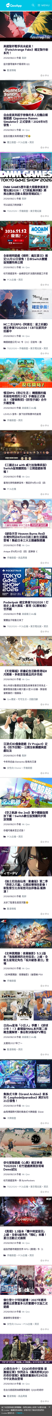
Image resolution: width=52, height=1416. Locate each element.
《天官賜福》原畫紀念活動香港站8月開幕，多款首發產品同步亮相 (25, 672)
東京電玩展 (35, 211)
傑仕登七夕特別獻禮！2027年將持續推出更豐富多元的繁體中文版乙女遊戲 (25, 1303)
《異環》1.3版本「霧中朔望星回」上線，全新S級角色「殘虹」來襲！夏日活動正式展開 (25, 1235)
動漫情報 (11, 70)
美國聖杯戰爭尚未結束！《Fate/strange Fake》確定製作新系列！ (25, 50)
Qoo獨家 (11, 699)
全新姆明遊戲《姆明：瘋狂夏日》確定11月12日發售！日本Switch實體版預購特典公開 (25, 259)
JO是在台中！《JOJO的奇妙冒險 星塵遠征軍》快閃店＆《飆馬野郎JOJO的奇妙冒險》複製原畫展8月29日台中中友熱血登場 (26, 1374)
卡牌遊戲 (11, 1118)
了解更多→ (20, 1413)
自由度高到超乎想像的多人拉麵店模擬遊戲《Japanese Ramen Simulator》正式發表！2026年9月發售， (25, 120)
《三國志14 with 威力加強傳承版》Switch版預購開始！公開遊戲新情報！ (25, 468)
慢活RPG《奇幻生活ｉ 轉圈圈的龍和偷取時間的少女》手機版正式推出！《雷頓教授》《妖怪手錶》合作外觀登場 (24, 398)
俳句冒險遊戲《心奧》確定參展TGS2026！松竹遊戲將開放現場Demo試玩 (23, 1166)
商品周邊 (22, 557)
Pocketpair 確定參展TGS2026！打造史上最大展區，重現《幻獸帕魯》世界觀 (26, 606)
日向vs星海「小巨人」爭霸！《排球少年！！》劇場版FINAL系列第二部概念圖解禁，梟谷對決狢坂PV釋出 (25, 1029)
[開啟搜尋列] (33, 5)
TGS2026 (12, 211)
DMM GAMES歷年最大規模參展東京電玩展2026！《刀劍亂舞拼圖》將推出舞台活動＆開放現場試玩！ (25, 190)
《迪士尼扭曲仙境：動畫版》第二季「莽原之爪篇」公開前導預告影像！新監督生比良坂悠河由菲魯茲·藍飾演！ (25, 886)
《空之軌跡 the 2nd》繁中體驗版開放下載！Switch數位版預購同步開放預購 (25, 816)
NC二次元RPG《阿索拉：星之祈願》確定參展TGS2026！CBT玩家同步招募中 (25, 328)
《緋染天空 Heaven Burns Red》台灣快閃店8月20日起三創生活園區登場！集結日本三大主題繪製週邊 (25, 537)
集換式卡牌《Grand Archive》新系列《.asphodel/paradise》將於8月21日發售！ (26, 1097)
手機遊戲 (23, 211)
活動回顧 (33, 699)
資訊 (31, 142)
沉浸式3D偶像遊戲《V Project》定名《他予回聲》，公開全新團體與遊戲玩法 (25, 747)
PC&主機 (22, 142)
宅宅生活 (22, 699)
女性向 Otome (14, 768)
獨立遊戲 (11, 142)
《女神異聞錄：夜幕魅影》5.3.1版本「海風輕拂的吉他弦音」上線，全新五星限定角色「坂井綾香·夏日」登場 (26, 958)
